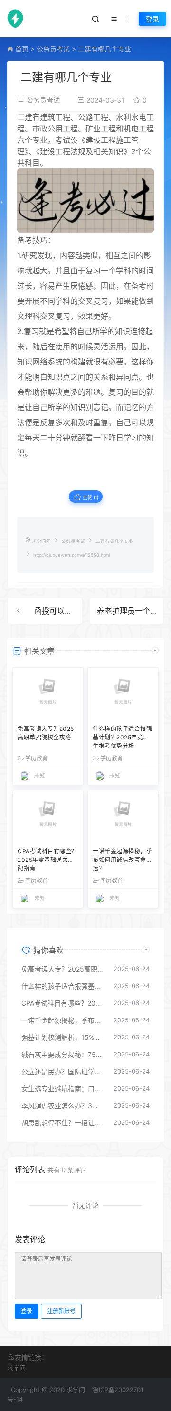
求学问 (16, 1368)
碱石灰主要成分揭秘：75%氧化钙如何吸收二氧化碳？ (62, 1054)
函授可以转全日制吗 (68, 611)
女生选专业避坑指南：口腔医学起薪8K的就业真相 (62, 1088)
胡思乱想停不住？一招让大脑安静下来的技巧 (62, 1123)
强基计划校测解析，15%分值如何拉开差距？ (62, 1037)
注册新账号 (61, 1311)
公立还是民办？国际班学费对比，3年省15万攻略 (62, 1071)
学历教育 (36, 758)
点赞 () (89, 497)
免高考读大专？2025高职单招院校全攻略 (46, 733)
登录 (152, 19)
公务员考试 (53, 49)
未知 (40, 775)
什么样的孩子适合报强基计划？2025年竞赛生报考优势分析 (122, 737)
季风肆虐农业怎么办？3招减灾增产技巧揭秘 (62, 1106)
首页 (21, 49)
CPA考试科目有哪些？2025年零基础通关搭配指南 (47, 860)
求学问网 (41, 541)
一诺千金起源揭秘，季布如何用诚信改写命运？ (122, 860)
